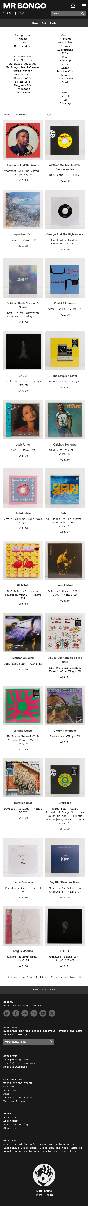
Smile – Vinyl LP (23, 450)
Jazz (65, 64)
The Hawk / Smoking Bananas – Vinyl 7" (65, 242)
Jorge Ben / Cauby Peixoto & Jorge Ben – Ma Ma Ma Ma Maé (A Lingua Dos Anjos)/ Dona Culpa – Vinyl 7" (65, 816)
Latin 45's (23, 82)
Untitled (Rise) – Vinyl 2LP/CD (23, 383)
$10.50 (65, 829)
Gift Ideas (23, 93)
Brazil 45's (23, 78)
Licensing (10, 1121)
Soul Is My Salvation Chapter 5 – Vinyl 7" (65, 890)
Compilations (22, 71)
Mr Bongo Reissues (22, 64)
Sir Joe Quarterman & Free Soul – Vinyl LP (65, 669)
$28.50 (65, 460)
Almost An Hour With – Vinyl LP (23, 958)
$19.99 (23, 670)
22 (57, 977)
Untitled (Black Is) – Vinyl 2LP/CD (64, 958)
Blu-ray (65, 103)
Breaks (65, 46)
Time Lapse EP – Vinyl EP (23, 664)
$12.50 (65, 249)
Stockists (10, 1128)
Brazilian (65, 43)
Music (23, 39)
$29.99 (23, 604)
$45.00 (23, 966)
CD (65, 100)
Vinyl (65, 96)
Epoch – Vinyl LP (23, 240)
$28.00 (23, 246)
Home (35, 23)
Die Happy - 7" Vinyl (65, 175)
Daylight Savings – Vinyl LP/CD (23, 810)
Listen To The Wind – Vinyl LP (65, 452)
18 (36, 977)
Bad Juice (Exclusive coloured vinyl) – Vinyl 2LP (23, 595)
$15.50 (65, 601)
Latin (65, 68)
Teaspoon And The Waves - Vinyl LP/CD (23, 172)
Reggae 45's (23, 85)
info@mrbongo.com (16, 1059)
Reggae (65, 75)
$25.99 (65, 742)
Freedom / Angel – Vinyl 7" (23, 890)
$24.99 (65, 532)
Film (23, 43)
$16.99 (23, 391)
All (44, 23)
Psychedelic (65, 71)
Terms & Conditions (17, 1097)
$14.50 (23, 898)
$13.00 (23, 322)
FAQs (6, 1094)
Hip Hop (65, 61)
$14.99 (65, 387)
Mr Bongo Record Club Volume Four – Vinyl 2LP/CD (23, 740)
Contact (8, 1086)
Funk (65, 57)
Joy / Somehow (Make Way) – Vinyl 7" (23, 521)
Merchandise (23, 46)
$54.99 (23, 456)
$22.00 (65, 315)
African (65, 39)
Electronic (65, 50)
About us (9, 1117)
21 (52, 977)
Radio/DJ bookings (16, 1124)
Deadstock (23, 89)
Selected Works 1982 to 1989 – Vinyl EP (65, 593)
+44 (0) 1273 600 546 (19, 1063)
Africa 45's (23, 75)
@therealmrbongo (15, 1067)
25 (66, 977)
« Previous (16, 977)
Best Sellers (22, 60)
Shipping (9, 1090)
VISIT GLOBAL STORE (17, 1083)
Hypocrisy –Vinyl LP (65, 736)
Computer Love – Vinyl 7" (65, 382)
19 (41, 977)
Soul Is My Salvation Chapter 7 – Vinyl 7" (23, 315)
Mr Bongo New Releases (22, 67)
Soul (65, 82)
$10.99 (23, 180)
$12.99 (65, 181)
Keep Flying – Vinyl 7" (65, 309)
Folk (65, 53)
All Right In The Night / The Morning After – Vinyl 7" (65, 522)
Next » (75, 977)
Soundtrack (65, 79)
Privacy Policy (14, 1101)
